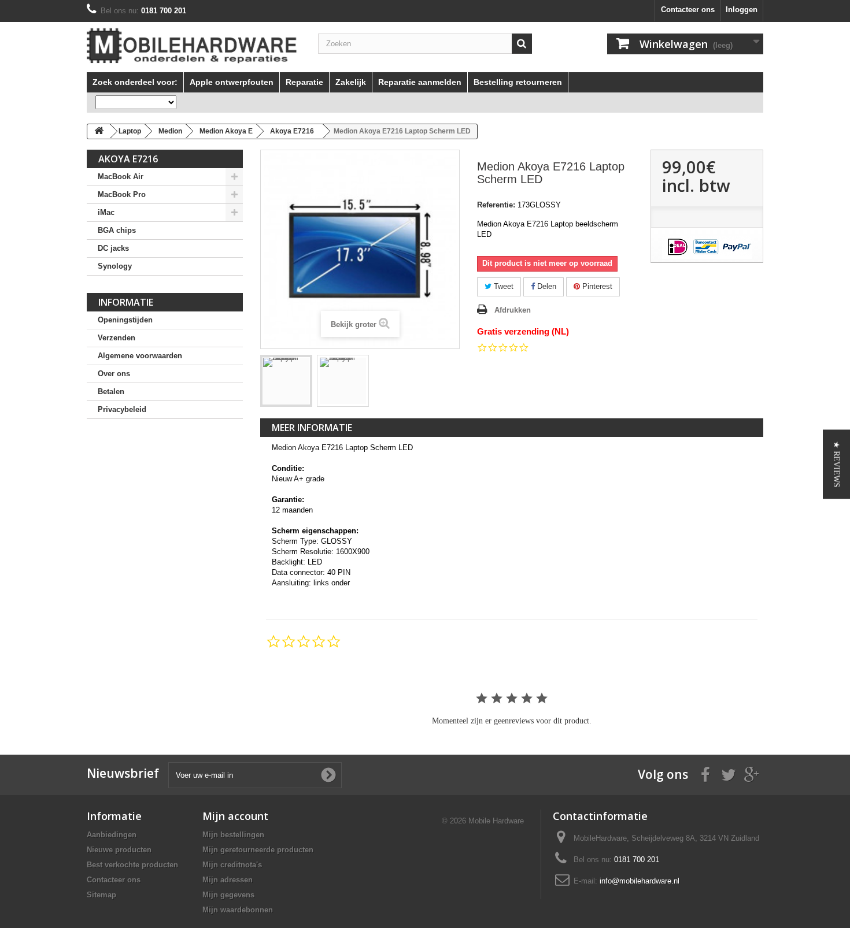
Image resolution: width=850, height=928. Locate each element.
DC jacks (113, 248)
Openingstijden (125, 319)
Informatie (125, 302)
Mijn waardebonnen (237, 909)
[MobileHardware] (194, 46)
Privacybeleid (122, 409)
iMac (106, 212)
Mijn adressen (227, 879)
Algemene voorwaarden (140, 355)
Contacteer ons (688, 9)
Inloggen (741, 9)
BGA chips (117, 230)
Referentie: (496, 205)
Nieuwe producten (119, 849)
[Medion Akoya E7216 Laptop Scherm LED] (286, 380)
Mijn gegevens (228, 894)
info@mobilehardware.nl (639, 881)
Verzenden (116, 337)
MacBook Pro (122, 194)
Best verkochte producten (132, 864)
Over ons (114, 373)
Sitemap (101, 894)
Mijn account (235, 816)
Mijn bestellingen (233, 834)
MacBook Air (120, 176)
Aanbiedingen (111, 834)
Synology (115, 266)
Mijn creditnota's (232, 864)
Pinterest (596, 286)
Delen (545, 286)
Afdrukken (512, 310)
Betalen (111, 391)
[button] (836, 464)
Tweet (502, 286)
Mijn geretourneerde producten (257, 849)
